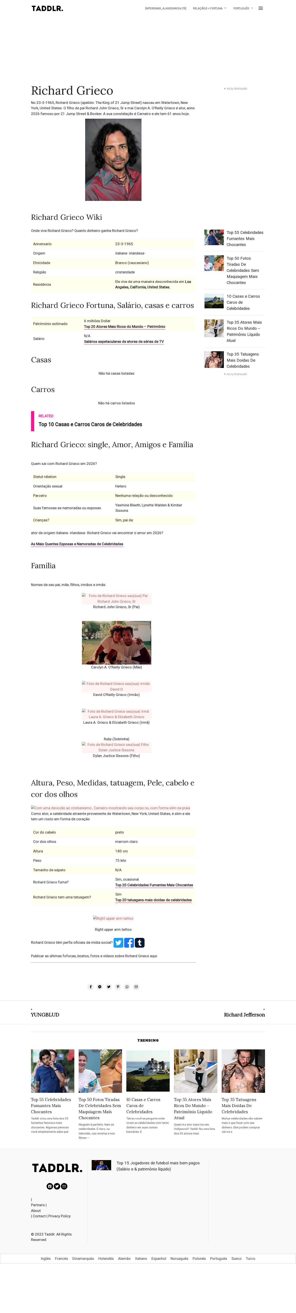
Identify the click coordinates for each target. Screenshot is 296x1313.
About (36, 1210)
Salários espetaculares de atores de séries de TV (124, 341)
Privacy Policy (59, 1216)
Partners (38, 1205)
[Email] (64, 1186)
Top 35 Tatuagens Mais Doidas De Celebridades (243, 360)
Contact (39, 1216)
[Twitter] (57, 1186)
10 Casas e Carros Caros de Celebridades (143, 1105)
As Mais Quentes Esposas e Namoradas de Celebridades (77, 544)
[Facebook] (50, 1186)
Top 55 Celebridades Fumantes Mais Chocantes (245, 238)
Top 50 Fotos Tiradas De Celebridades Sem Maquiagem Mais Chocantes (243, 270)
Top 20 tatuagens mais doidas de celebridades (153, 900)
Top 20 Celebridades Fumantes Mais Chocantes (154, 885)
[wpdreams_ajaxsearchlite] (165, 8)
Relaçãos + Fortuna (208, 8)
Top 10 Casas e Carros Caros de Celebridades (90, 424)
